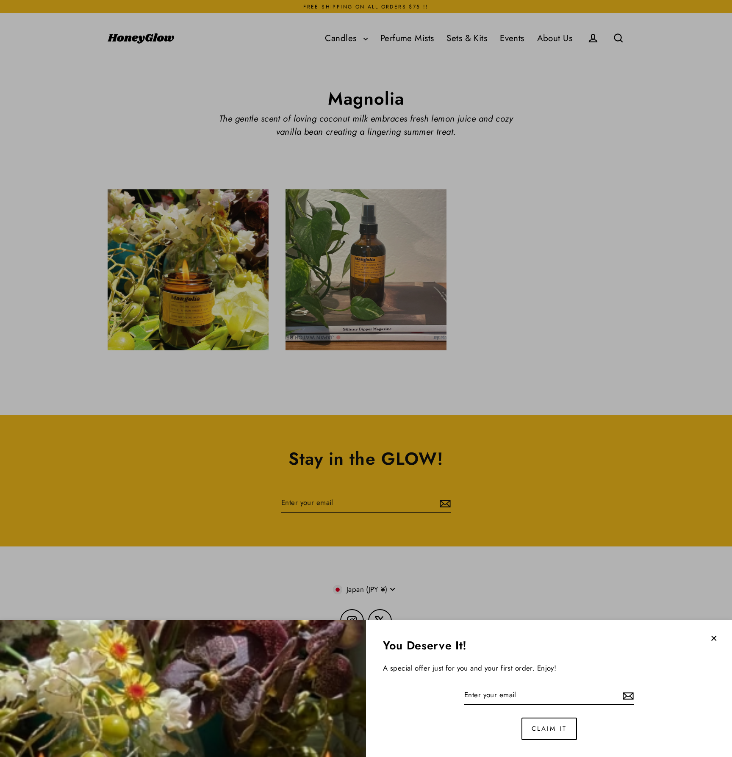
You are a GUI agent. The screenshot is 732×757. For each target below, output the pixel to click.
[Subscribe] (627, 695)
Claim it (549, 728)
